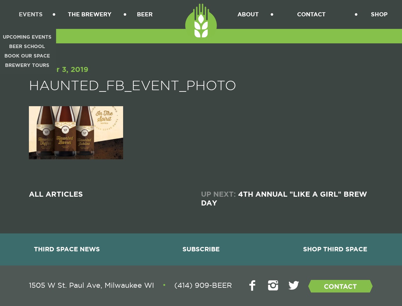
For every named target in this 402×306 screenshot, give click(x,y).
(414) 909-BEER (203, 285)
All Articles (56, 194)
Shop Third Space (335, 249)
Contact (311, 14)
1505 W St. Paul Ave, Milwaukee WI (91, 285)
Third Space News (67, 249)
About (248, 14)
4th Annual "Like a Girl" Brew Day (284, 198)
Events (31, 14)
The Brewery (89, 14)
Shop (379, 14)
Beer (145, 14)
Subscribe (201, 249)
